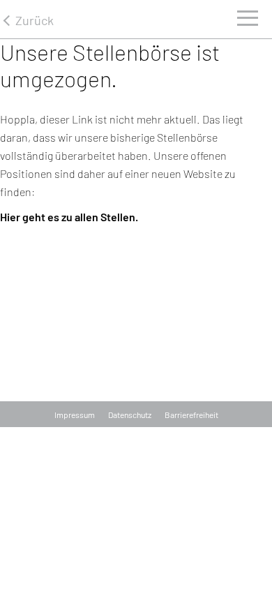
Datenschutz (129, 414)
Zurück (34, 20)
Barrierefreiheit (191, 414)
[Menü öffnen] (247, 21)
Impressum (74, 414)
